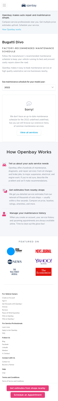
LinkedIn (5, 347)
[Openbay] (29, 5)
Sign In (4, 301)
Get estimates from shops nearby (27, 388)
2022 (7, 87)
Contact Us (6, 362)
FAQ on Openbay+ (8, 319)
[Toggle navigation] (4, 5)
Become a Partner (8, 364)
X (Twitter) (6, 353)
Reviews (5, 310)
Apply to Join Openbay (9, 330)
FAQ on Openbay (8, 316)
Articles (4, 307)
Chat (3, 373)
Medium (5, 350)
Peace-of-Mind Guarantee (11, 313)
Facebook (5, 344)
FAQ (3, 333)
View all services (29, 132)
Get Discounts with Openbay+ (12, 304)
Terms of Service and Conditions (13, 381)
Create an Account (8, 298)
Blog (3, 341)
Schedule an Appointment (28, 395)
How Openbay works (11, 29)
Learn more (6, 327)
